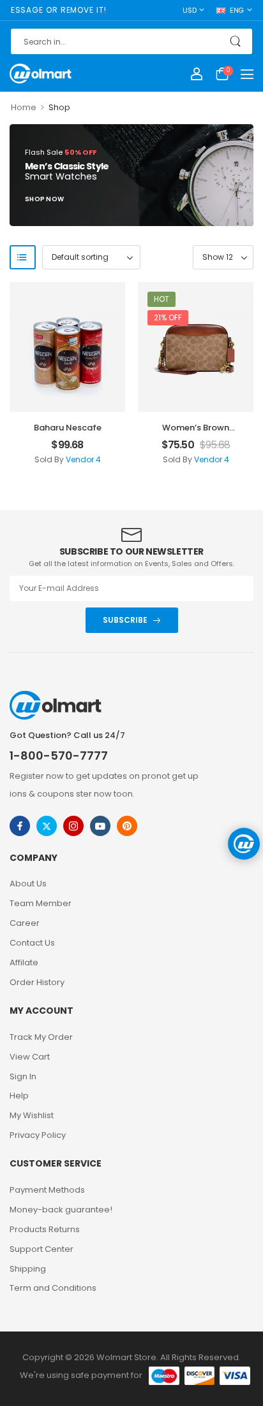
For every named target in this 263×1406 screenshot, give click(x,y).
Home (23, 107)
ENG (237, 10)
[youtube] (100, 826)
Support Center (41, 1249)
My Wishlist (32, 1115)
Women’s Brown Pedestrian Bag (195, 433)
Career (25, 923)
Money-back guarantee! (61, 1210)
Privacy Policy (38, 1135)
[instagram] (73, 826)
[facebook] (20, 826)
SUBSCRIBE (125, 619)
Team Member (40, 903)
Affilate (24, 962)
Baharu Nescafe (67, 428)
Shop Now (44, 200)
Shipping (28, 1269)
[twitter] (46, 826)
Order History (37, 982)
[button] (247, 73)
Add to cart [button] (67, 463)
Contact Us (32, 943)
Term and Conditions (53, 1288)
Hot (161, 299)
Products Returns (45, 1229)
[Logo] (40, 73)
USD (189, 10)
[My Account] (196, 73)
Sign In (23, 1076)
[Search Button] (236, 41)
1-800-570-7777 (59, 755)
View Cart (30, 1057)
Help (19, 1096)
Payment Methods (47, 1190)
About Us (28, 883)
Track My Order (41, 1037)
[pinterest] (127, 826)
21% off (168, 317)
